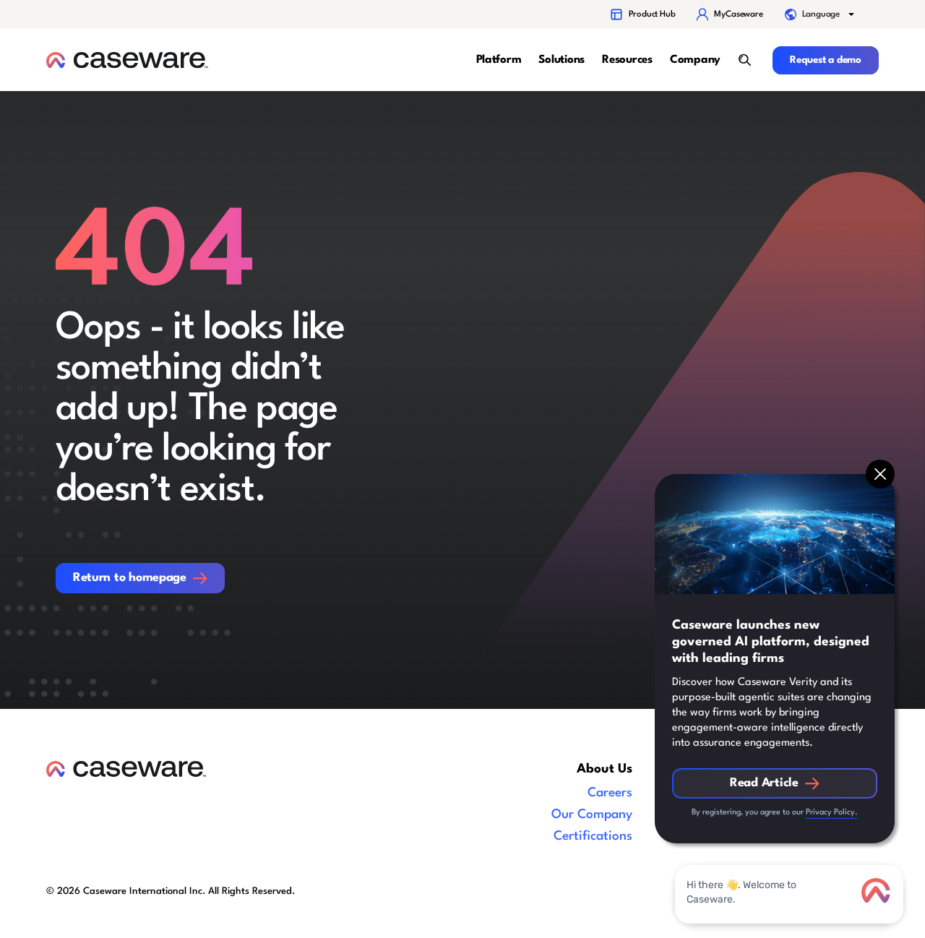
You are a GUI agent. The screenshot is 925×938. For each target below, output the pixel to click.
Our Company (591, 815)
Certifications (593, 836)
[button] (821, 14)
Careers (610, 793)
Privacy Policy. (832, 813)
